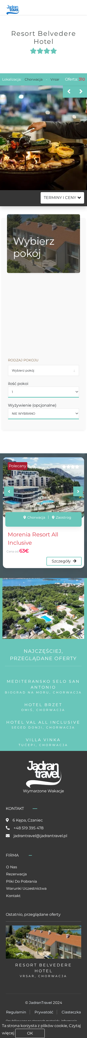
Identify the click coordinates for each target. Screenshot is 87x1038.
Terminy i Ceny (60, 197)
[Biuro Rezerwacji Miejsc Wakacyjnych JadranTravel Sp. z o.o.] (13, 9)
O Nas (11, 867)
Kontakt (13, 895)
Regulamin (16, 1012)
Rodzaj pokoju (23, 360)
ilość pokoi (18, 383)
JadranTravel (40, 1002)
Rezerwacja (16, 874)
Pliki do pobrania (21, 881)
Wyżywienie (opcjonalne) (32, 405)
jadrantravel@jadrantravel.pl (40, 835)
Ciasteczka (71, 1012)
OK (30, 1033)
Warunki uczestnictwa (26, 888)
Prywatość (44, 1012)
